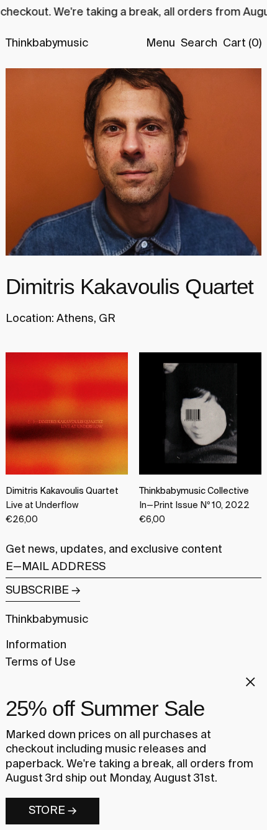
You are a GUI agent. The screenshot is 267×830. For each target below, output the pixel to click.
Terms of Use (41, 662)
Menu (160, 43)
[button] (199, 43)
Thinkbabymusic (47, 43)
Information (36, 645)
